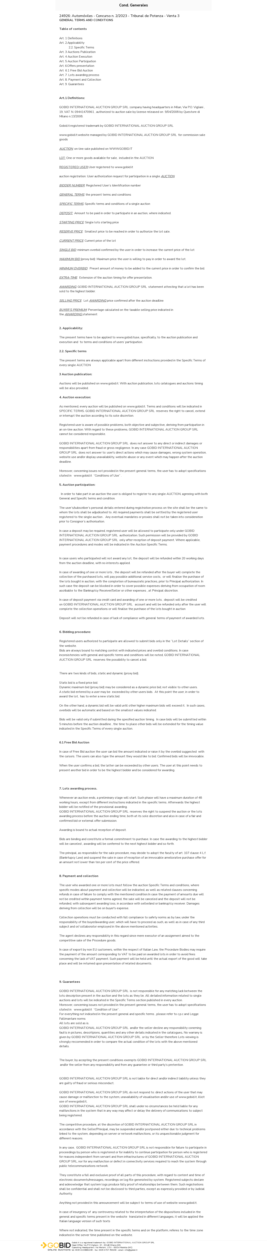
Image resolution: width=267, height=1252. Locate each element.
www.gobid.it (125, 337)
